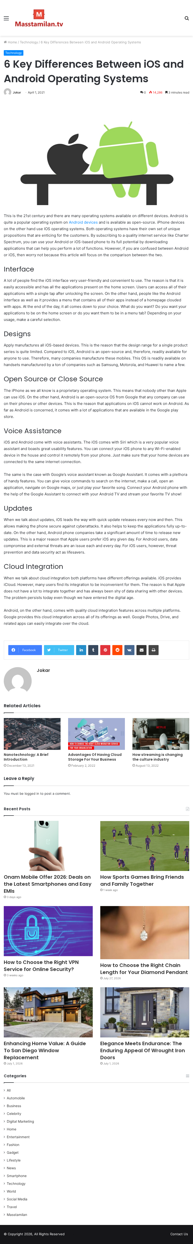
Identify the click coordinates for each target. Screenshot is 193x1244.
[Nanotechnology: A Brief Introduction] (32, 734)
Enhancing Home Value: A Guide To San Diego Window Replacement (45, 1050)
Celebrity (14, 1114)
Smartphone (17, 1176)
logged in (32, 793)
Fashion (13, 1145)
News (11, 1168)
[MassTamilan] (39, 18)
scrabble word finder (72, 1234)
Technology (29, 42)
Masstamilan (17, 1215)
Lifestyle (14, 1160)
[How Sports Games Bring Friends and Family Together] (144, 846)
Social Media (17, 1199)
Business (14, 1106)
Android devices (83, 222)
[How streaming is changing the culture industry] (160, 734)
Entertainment (18, 1137)
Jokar (17, 92)
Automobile (16, 1098)
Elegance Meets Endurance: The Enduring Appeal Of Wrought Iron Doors (142, 1050)
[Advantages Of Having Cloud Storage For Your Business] (96, 734)
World (11, 1191)
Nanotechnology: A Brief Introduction (26, 757)
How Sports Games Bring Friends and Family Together (142, 880)
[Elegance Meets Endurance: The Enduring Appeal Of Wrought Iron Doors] (144, 1012)
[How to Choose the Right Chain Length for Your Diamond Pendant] (144, 932)
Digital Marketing (20, 1121)
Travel (12, 1207)
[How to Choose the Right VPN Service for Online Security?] (48, 931)
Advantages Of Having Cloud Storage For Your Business (95, 757)
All (9, 1090)
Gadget (13, 1152)
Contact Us (179, 1234)
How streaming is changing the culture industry (157, 757)
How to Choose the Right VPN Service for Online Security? (41, 966)
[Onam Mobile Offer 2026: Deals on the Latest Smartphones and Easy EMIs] (48, 846)
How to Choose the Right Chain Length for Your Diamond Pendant (144, 969)
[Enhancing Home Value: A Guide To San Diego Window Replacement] (48, 1012)
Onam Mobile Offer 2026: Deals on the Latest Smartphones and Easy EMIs (47, 884)
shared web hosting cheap (81, 1234)
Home (12, 42)
